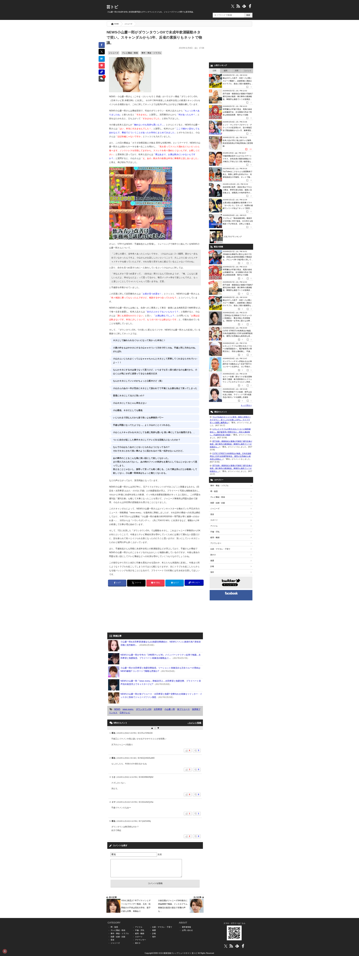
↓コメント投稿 (194, 723)
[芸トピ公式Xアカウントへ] (226, 946)
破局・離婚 (214, 537)
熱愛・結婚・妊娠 (217, 503)
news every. (128, 709)
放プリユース (183, 709)
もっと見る (246, 405)
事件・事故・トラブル (151, 53)
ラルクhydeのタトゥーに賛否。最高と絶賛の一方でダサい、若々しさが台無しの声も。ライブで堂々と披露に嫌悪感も (230, 420)
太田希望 (158, 709)
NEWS (117, 709)
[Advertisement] (130, 611)
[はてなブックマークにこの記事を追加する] (102, 58)
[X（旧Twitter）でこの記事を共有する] (102, 51)
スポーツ (214, 520)
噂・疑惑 (214, 491)
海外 (212, 572)
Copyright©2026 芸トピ (179, 953)
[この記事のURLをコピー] (102, 72)
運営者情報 (186, 927)
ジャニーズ (128, 24)
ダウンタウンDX (143, 709)
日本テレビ (125, 712)
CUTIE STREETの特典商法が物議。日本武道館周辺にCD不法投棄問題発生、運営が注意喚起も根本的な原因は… (230, 456)
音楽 (212, 514)
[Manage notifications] (5, 951)
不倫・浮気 (214, 532)
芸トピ (112, 7)
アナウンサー (215, 543)
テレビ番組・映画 (130, 53)
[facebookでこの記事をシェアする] (102, 44)
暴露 (212, 561)
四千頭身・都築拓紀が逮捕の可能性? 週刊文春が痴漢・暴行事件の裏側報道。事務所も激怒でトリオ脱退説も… (231, 444)
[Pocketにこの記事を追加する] (102, 65)
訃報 (212, 566)
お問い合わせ (187, 930)
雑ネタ (213, 555)
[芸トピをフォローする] (233, 6)
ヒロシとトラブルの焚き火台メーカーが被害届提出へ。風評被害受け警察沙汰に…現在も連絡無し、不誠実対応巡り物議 (230, 432)
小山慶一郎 (169, 709)
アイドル (214, 526)
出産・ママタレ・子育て (220, 549)
